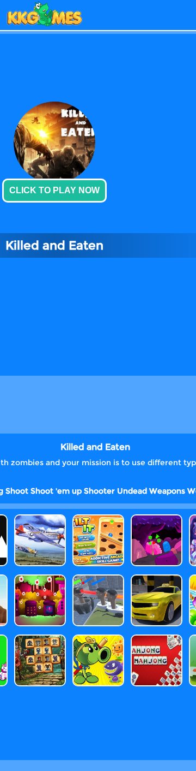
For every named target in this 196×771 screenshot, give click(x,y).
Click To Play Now (54, 190)
